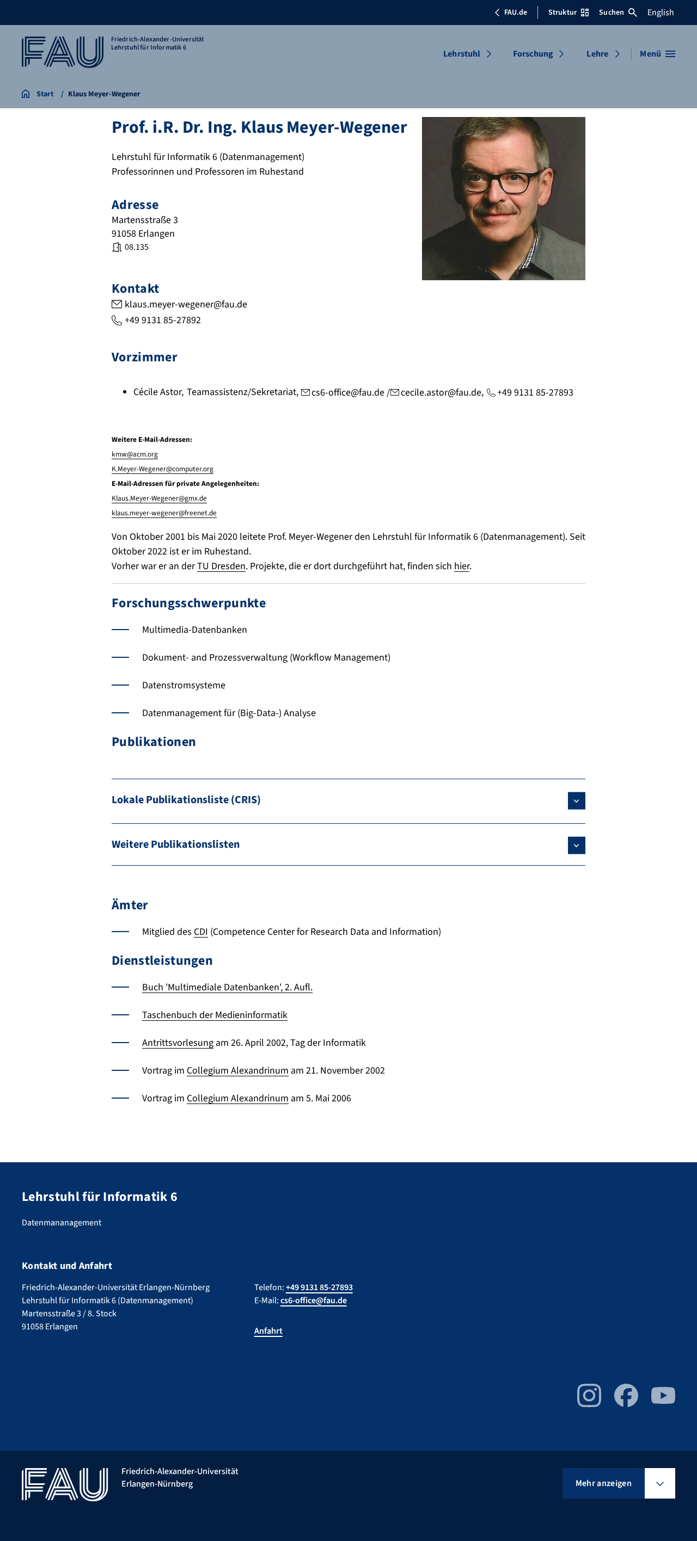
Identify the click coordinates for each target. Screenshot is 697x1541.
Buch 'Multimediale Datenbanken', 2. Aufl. (227, 987)
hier (461, 566)
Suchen (611, 12)
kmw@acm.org (135, 454)
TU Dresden (221, 566)
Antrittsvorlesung (177, 1043)
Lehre (597, 54)
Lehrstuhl (461, 54)
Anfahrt (268, 1331)
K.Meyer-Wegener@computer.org (162, 469)
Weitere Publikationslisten (176, 844)
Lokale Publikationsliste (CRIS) (186, 800)
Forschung (533, 54)
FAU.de (515, 12)
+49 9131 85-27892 (163, 320)
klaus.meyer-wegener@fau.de (186, 304)
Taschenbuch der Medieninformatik (215, 1015)
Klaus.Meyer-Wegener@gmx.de (159, 498)
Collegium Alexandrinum (238, 1070)
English (660, 13)
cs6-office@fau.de (347, 392)
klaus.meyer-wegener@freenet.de (164, 513)
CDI (201, 932)
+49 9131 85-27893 (535, 392)
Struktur (562, 12)
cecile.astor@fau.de (441, 392)
